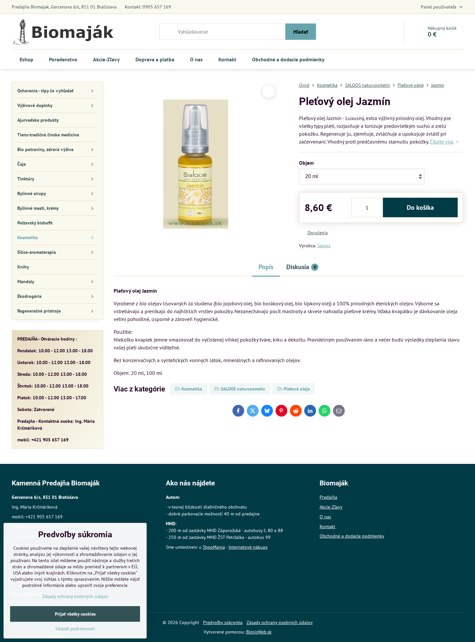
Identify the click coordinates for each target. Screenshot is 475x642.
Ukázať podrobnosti (75, 629)
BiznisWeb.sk (259, 632)
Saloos (323, 246)
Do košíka (420, 207)
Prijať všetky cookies (75, 614)
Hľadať (300, 31)
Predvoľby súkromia (223, 622)
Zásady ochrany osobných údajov (279, 622)
